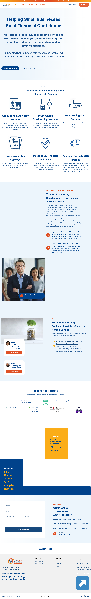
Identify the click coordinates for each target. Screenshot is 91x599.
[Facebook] (82, 596)
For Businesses (39, 564)
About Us (23, 4)
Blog (37, 4)
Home (16, 4)
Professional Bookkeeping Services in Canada (70, 341)
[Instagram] (85, 596)
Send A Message (23, 529)
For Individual (39, 561)
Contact (42, 4)
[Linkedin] (88, 596)
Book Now (84, 4)
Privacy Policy (45, 596)
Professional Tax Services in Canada (67, 344)
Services (30, 4)
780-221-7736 (71, 5)
